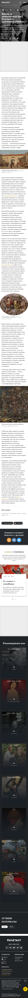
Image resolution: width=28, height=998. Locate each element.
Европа (12, 649)
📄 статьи (4, 959)
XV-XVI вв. (19, 841)
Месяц (11, 926)
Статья (5, 10)
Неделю (4, 926)
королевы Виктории (7, 265)
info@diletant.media (6, 974)
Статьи (8, 681)
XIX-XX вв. (18, 649)
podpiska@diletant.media (7, 971)
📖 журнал (4, 963)
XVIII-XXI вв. (17, 777)
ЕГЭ (8, 649)
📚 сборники (4, 957)
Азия (13, 777)
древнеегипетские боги (10, 195)
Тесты (11, 873)
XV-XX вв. (15, 745)
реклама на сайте (18, 960)
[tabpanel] (14, 585)
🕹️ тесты (4, 961)
